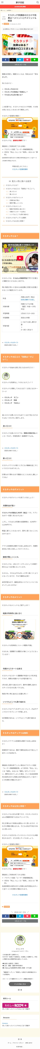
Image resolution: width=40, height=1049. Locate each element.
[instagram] (19, 990)
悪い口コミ (13, 194)
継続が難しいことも (16, 203)
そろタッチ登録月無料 (20, 169)
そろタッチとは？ (12, 185)
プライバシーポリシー (18, 1043)
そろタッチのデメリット (14, 197)
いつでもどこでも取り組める (19, 214)
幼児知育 (6, 24)
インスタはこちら (20, 984)
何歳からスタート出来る (18, 212)
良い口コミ (13, 191)
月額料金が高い (15, 200)
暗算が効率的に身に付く (18, 209)
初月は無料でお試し (28, 299)
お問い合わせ (28, 1043)
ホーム (9, 1043)
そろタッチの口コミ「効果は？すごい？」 (21, 188)
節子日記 (20, 2)
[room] (21, 990)
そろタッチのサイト (11, 342)
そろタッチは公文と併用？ (15, 221)
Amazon (5, 1023)
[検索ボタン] (37, 2)
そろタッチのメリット (14, 206)
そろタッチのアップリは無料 (16, 217)
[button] (5, 59)
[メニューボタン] (2, 2)
